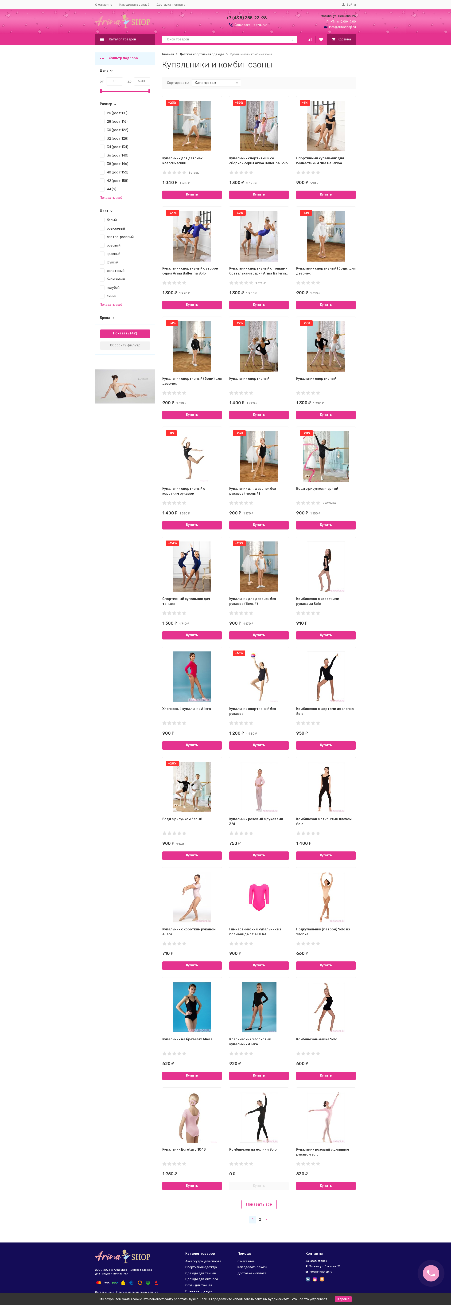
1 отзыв (194, 172)
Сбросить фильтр (125, 345)
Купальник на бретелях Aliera (187, 1039)
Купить (192, 194)
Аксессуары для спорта (203, 1261)
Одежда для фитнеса (201, 1279)
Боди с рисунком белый (182, 819)
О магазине (103, 4)
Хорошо (343, 1299)
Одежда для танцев (200, 1273)
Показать (121, 333)
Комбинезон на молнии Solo (253, 1150)
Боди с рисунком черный (317, 489)
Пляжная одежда (198, 1291)
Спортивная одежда (201, 1267)
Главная (168, 54)
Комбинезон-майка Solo (316, 1039)
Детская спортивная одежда (202, 54)
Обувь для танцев (198, 1285)
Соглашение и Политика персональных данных (126, 1292)
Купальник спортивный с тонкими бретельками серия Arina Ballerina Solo (258, 273)
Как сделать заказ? (134, 4)
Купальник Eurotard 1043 (184, 1150)
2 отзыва (329, 503)
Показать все (259, 1204)
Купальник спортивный (249, 379)
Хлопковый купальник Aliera (186, 709)
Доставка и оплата (170, 4)
